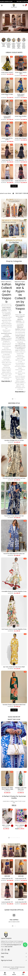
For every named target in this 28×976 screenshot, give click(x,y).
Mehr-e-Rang (6, 825)
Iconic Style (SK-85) (20, 902)
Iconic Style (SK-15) (7, 878)
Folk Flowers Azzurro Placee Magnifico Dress (14, 629)
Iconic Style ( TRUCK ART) (20, 73)
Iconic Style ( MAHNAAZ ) (7, 117)
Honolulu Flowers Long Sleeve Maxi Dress (14, 704)
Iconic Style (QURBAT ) (21, 117)
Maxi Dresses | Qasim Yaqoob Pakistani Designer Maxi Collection (18, 46)
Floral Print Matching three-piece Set (14, 553)
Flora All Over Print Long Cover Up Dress (14, 478)
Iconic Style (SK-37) (20, 180)
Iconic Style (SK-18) (20, 878)
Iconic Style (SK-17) (7, 160)
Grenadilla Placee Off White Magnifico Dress (14, 591)
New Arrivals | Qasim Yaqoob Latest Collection (3, 45)
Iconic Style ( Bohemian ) (20, 95)
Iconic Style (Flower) (21, 138)
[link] (14, 744)
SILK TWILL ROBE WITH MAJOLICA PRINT (14, 667)
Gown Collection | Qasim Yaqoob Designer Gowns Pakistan (14, 46)
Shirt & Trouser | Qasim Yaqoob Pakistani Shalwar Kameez (23, 46)
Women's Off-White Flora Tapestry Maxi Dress (7, 788)
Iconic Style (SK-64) (7, 180)
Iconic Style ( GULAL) (7, 72)
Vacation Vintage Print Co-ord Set (14, 440)
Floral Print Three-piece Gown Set (14, 516)
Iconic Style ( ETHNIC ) (7, 95)
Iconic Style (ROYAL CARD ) (7, 139)
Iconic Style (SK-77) (20, 160)
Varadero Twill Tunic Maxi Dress (20, 788)
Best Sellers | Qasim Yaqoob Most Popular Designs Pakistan (8, 45)
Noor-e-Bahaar (19, 825)
